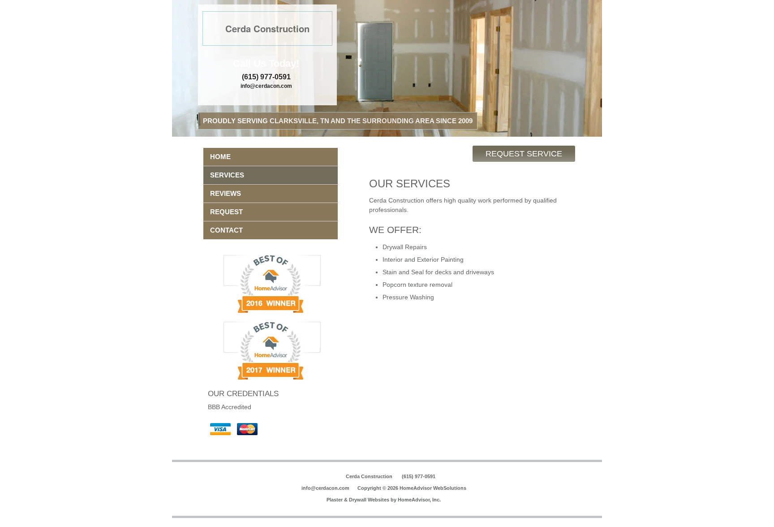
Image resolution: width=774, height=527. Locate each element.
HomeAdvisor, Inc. (419, 499)
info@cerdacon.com (266, 86)
